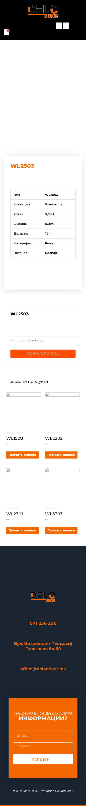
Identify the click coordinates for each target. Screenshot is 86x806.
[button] (23, 26)
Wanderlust (36, 340)
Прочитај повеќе (22, 454)
